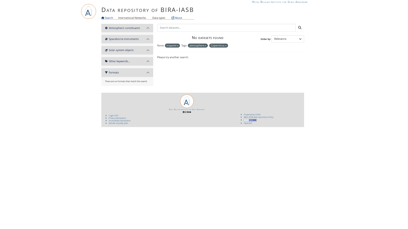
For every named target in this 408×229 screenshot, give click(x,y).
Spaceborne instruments (124, 39)
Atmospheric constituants (124, 28)
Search (108, 18)
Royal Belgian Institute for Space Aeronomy (280, 2)
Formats (114, 72)
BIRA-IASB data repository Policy (258, 117)
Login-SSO (113, 115)
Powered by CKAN (252, 114)
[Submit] (299, 27)
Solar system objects (121, 50)
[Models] (146, 18)
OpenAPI (248, 123)
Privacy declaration (117, 118)
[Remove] (177, 46)
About (178, 18)
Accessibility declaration (120, 120)
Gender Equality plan (118, 123)
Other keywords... (119, 61)
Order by (265, 38)
